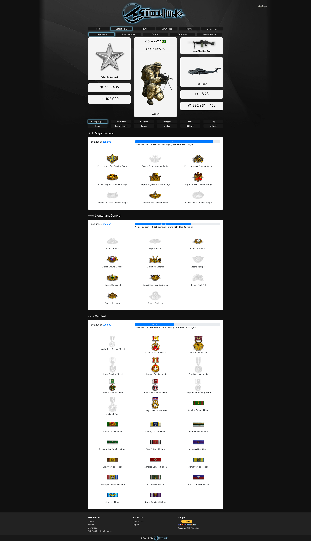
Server (189, 29)
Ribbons (190, 126)
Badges (144, 126)
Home (99, 29)
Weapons (167, 121)
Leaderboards (209, 34)
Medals (167, 126)
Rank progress (97, 121)
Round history (121, 126)
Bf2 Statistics (193, 528)
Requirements (128, 34)
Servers (91, 524)
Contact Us (212, 29)
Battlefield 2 (121, 29)
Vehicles (144, 121)
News (144, 29)
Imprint (136, 524)
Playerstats (101, 34)
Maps (97, 126)
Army (190, 121)
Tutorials (156, 34)
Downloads (167, 29)
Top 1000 (182, 34)
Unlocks (213, 126)
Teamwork (121, 121)
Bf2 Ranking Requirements (100, 531)
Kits (213, 121)
